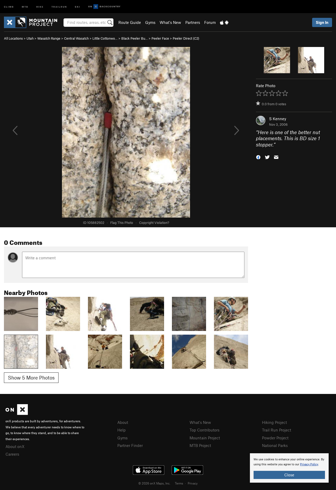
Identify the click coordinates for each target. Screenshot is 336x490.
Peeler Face (160, 38)
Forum (210, 22)
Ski (77, 6)
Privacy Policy (309, 464)
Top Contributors (204, 430)
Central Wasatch (76, 38)
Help (121, 430)
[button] (258, 157)
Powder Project (275, 437)
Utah (30, 38)
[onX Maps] (17, 413)
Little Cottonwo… (105, 38)
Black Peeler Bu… (134, 38)
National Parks (275, 445)
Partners (192, 22)
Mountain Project (205, 437)
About (122, 422)
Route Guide (129, 22)
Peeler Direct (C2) (186, 38)
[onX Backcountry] (104, 7)
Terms (179, 483)
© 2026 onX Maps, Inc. (154, 483)
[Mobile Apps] (224, 22)
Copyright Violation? (154, 222)
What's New (170, 22)
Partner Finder (130, 445)
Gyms (150, 22)
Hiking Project (274, 422)
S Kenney (277, 118)
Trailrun (59, 6)
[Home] (33, 22)
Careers (12, 454)
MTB (25, 6)
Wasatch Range (48, 38)
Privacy (193, 483)
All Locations (13, 38)
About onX (15, 446)
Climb (9, 6)
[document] (289, 468)
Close (289, 474)
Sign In (322, 22)
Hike (40, 6)
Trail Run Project (276, 430)
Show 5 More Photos (31, 378)
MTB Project (200, 445)
